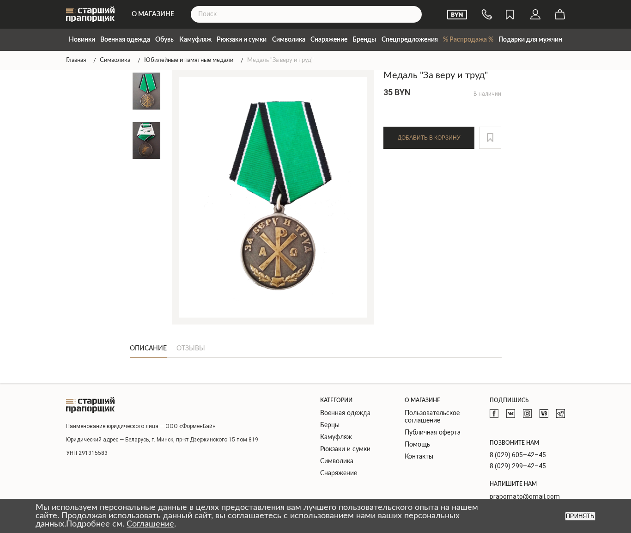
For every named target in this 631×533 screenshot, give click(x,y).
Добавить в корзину (429, 138)
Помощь (417, 444)
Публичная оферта (433, 432)
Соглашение (150, 524)
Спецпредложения (410, 40)
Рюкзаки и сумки (242, 40)
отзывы (190, 348)
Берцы (330, 425)
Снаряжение (328, 40)
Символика (288, 40)
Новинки (82, 40)
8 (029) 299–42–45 (518, 466)
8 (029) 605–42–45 (518, 455)
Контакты (419, 456)
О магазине (153, 14)
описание (148, 348)
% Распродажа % (468, 40)
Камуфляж (195, 40)
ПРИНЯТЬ (580, 516)
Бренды (364, 40)
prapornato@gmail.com (525, 496)
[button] (490, 138)
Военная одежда (125, 40)
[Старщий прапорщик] (90, 405)
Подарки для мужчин (530, 40)
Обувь (164, 40)
